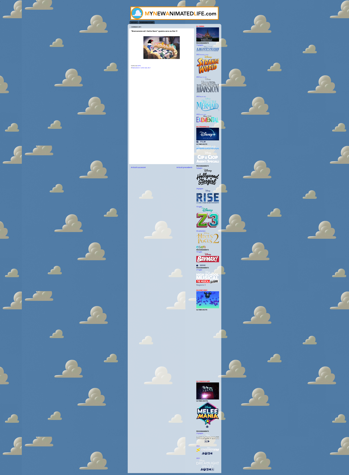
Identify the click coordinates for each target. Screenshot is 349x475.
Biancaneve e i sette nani (139, 68)
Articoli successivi (138, 167)
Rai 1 (149, 68)
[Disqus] (161, 92)
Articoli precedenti (184, 167)
